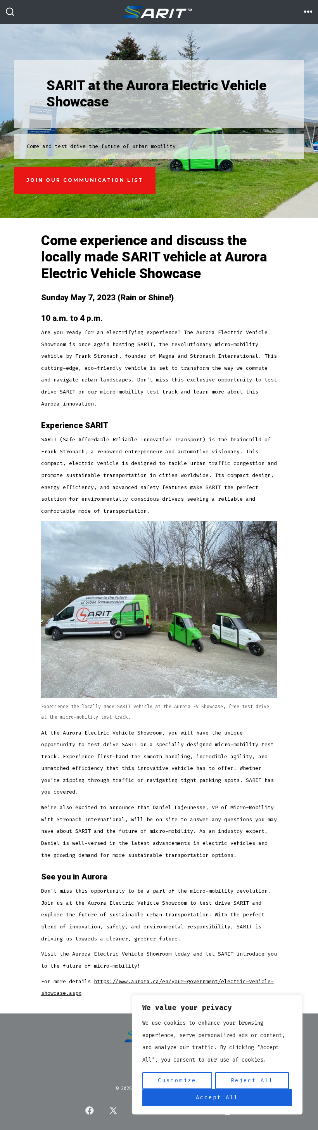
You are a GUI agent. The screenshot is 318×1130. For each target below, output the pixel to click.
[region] (217, 1054)
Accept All (217, 1097)
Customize (177, 1080)
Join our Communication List (84, 180)
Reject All (252, 1080)
